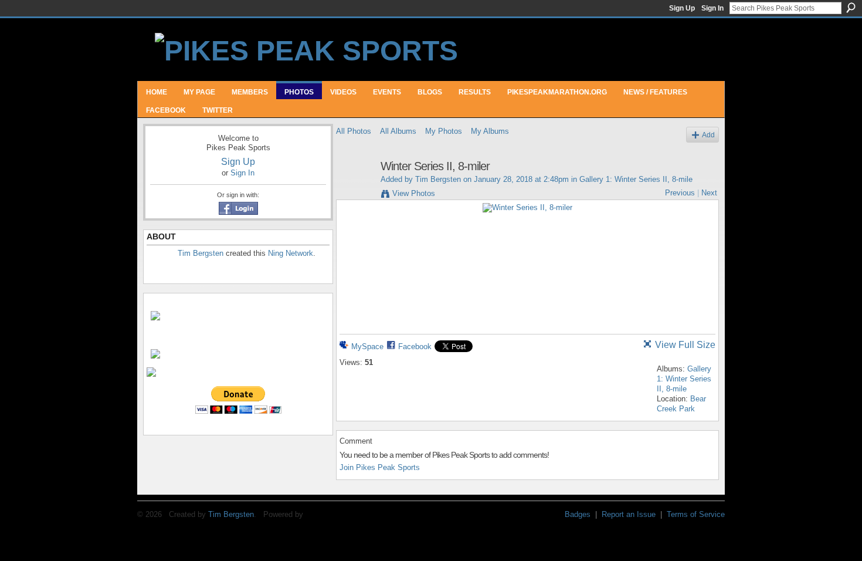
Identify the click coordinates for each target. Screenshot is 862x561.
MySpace (367, 346)
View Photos (413, 193)
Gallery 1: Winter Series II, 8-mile (636, 179)
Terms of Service (696, 514)
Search (851, 7)
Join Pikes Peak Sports (380, 467)
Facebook (415, 346)
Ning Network (290, 253)
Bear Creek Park (681, 403)
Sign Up (682, 8)
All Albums (398, 131)
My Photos (443, 131)
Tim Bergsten (200, 253)
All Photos (353, 131)
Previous (680, 192)
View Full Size (685, 345)
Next (709, 192)
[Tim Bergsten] (355, 191)
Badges (577, 514)
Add (708, 134)
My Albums (490, 131)
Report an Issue (629, 514)
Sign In (712, 8)
